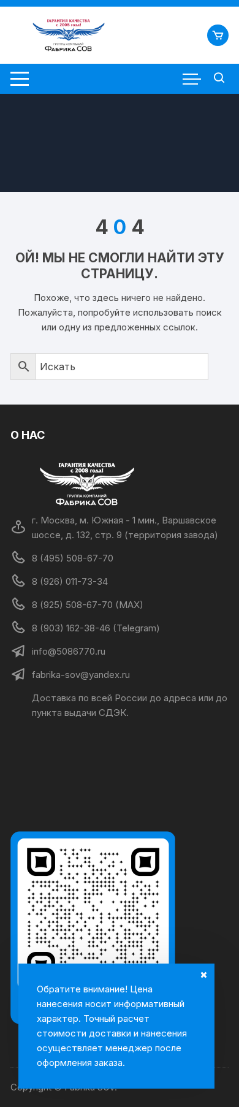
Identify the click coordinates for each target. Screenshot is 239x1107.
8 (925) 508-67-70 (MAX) (87, 605)
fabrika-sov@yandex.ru (81, 674)
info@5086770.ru (68, 651)
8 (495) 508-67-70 (72, 558)
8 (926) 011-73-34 (70, 581)
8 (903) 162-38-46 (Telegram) (96, 628)
